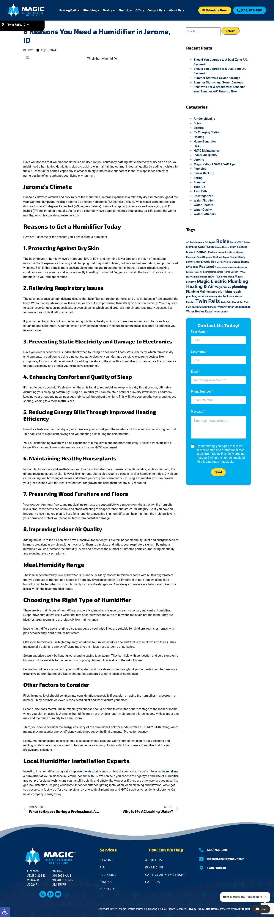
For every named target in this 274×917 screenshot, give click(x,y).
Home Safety (231, 271)
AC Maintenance (195, 242)
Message (198, 411)
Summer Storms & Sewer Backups (217, 78)
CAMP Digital (242, 909)
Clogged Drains (222, 247)
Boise (197, 123)
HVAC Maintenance (207, 150)
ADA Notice (212, 909)
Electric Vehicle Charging (228, 262)
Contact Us (155, 10)
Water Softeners (205, 214)
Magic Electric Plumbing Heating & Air (217, 284)
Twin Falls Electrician (232, 302)
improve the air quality (86, 771)
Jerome (199, 159)
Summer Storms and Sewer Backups (219, 82)
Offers (140, 10)
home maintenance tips (211, 272)
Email (195, 371)
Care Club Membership (166, 874)
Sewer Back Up (204, 173)
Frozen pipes (221, 267)
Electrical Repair (221, 257)
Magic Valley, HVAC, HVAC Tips (214, 164)
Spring (198, 178)
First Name (199, 331)
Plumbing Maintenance (201, 291)
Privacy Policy (196, 909)
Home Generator (205, 141)
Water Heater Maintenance (234, 307)
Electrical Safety (237, 257)
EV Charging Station (207, 132)
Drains (107, 10)
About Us (175, 10)
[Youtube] (58, 894)
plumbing (239, 287)
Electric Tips (208, 261)
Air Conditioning (204, 118)
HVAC (197, 146)
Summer (199, 182)
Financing (154, 867)
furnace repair (192, 272)
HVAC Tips (214, 276)
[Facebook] (50, 894)
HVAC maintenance (196, 276)
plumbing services (197, 296)
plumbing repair (229, 291)
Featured (206, 266)
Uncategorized (203, 196)
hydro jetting (227, 276)
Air (102, 867)
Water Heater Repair (200, 311)
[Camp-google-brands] (42, 894)
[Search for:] (203, 31)
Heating (199, 137)
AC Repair (210, 242)
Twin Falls (200, 191)
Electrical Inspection (218, 252)
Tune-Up (199, 187)
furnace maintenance (237, 267)
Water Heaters (203, 205)
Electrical (200, 252)
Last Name (199, 351)
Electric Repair (193, 262)
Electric (124, 10)
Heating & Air (68, 10)
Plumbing (90, 10)
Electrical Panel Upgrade (199, 257)
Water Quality (203, 209)
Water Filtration (204, 200)
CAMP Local (206, 247)
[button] (5, 912)
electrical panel (236, 252)
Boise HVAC (236, 242)
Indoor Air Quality (205, 155)
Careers (152, 882)
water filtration (209, 307)
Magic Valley (223, 287)
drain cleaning (239, 247)
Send (218, 472)
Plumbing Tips (215, 296)
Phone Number (202, 391)
